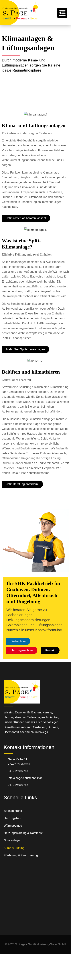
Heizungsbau (12, 818)
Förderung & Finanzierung (21, 855)
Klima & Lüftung (14, 847)
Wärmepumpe (13, 825)
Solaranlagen (12, 840)
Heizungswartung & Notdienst (23, 833)
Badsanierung (13, 810)
